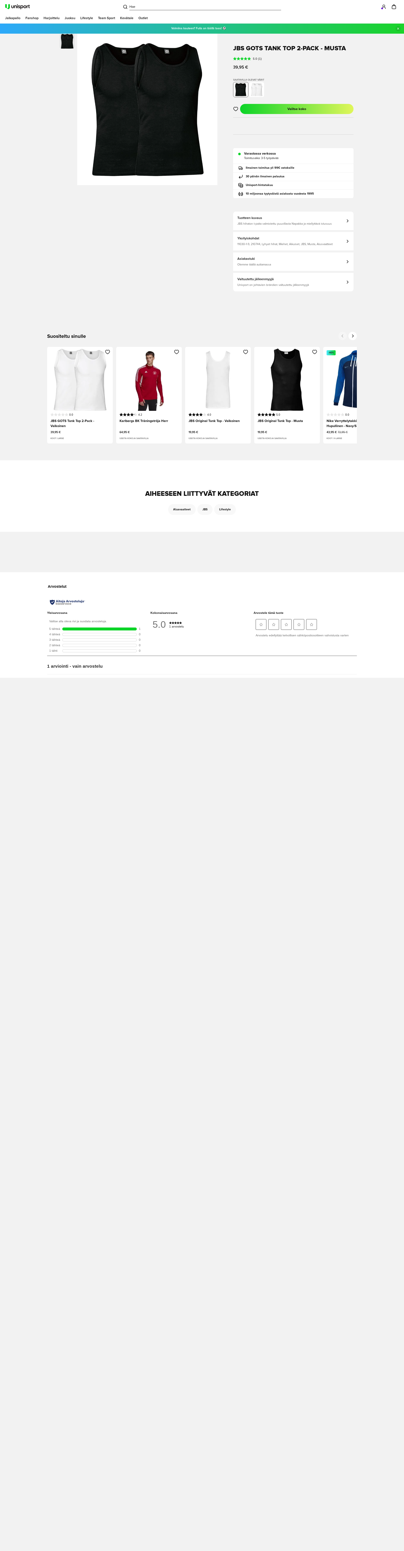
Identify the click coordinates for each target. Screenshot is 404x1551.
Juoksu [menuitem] (70, 18)
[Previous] (342, 336)
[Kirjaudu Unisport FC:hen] (384, 7)
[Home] (17, 6)
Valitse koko (296, 109)
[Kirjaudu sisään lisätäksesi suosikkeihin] (235, 108)
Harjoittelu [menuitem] (52, 18)
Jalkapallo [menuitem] (12, 18)
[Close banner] (398, 28)
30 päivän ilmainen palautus (265, 176)
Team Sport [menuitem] (106, 18)
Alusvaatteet (182, 509)
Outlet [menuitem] (143, 18)
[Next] (352, 336)
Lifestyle (225, 509)
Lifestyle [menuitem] (86, 18)
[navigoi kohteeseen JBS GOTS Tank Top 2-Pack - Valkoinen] (256, 89)
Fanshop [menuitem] (32, 18)
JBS (204, 509)
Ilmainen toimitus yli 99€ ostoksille (270, 167)
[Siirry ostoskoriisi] (394, 7)
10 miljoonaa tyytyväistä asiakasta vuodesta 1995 (280, 193)
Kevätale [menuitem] (126, 18)
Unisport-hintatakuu (259, 185)
